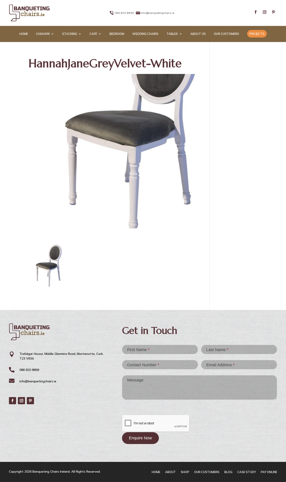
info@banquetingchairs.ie (157, 13)
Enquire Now (140, 438)
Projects (257, 34)
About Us (198, 34)
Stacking (69, 34)
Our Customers (226, 34)
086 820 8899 (124, 13)
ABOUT (170, 472)
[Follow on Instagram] (264, 12)
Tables (172, 34)
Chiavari (43, 34)
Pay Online (269, 472)
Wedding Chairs (145, 34)
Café (93, 34)
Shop (185, 472)
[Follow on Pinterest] (273, 12)
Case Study (246, 472)
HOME (23, 34)
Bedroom (116, 34)
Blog (228, 472)
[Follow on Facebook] (255, 12)
